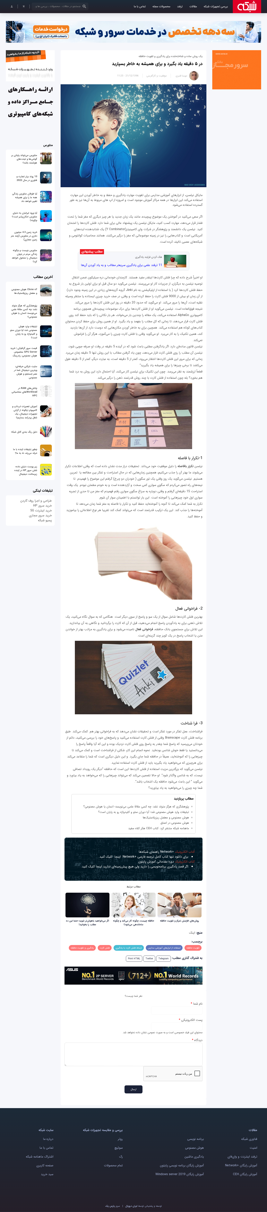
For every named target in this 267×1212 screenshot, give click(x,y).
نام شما (196, 1003)
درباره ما (48, 1139)
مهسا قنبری (181, 76)
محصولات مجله (161, 6)
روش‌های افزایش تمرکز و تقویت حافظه (179, 921)
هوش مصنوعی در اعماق (174, 823)
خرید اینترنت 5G (41, 510)
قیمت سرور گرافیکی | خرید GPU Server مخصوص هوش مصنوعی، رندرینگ (23, 352)
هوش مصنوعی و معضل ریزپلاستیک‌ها (166, 817)
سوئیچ (119, 1147)
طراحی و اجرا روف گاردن (36, 500)
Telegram (163, 959)
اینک (192, 932)
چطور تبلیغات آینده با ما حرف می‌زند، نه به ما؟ (25, 451)
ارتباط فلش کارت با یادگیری (129, 948)
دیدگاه (197, 1040)
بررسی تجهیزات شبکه (216, 6)
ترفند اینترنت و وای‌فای (242, 1156)
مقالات (193, 6)
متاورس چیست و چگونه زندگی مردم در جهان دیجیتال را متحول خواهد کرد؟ (24, 256)
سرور (112, 1206)
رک (121, 1156)
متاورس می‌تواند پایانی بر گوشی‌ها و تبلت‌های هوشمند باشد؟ (24, 159)
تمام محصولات (113, 1165)
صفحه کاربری (44, 1165)
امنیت (253, 1147)
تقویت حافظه (193, 948)
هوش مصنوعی (194, 1147)
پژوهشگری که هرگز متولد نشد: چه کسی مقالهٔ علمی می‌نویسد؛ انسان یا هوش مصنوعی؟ (136, 806)
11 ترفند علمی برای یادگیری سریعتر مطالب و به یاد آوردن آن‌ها (121, 265)
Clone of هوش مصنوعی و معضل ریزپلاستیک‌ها (24, 291)
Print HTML (134, 959)
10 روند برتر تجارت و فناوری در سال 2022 (26, 178)
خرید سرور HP (42, 505)
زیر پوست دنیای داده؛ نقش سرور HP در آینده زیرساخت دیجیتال (25, 470)
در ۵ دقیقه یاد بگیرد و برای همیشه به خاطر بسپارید (157, 63)
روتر (120, 1139)
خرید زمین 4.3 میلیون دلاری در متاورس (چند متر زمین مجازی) (24, 235)
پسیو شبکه (45, 520)
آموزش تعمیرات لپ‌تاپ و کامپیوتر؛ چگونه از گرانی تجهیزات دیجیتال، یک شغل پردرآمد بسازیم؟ (24, 412)
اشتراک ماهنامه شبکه (39, 1156)
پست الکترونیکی (190, 1020)
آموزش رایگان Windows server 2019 (179, 1174)
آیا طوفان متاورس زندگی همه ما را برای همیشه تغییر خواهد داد (24, 197)
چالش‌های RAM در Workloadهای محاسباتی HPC (24, 392)
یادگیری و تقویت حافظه (82, 948)
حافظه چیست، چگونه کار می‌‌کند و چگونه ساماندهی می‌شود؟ (133, 922)
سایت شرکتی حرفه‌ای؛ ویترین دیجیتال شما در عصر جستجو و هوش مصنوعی (25, 372)
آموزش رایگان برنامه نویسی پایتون (182, 1165)
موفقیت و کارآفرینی (156, 76)
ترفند (180, 6)
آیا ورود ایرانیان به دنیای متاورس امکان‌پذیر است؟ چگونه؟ (24, 216)
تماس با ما (140, 6)
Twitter (149, 959)
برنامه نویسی (195, 1139)
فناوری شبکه (249, 1139)
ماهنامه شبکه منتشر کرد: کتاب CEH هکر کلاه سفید (158, 828)
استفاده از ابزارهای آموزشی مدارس (164, 948)
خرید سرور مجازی (40, 515)
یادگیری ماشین (194, 1156)
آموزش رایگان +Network (241, 1165)
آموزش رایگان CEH (245, 1174)
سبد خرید (47, 1174)
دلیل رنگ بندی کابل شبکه (24, 432)
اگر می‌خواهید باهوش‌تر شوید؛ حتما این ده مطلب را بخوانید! (87, 922)
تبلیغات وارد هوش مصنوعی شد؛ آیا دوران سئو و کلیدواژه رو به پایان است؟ (143, 812)
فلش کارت (105, 948)
